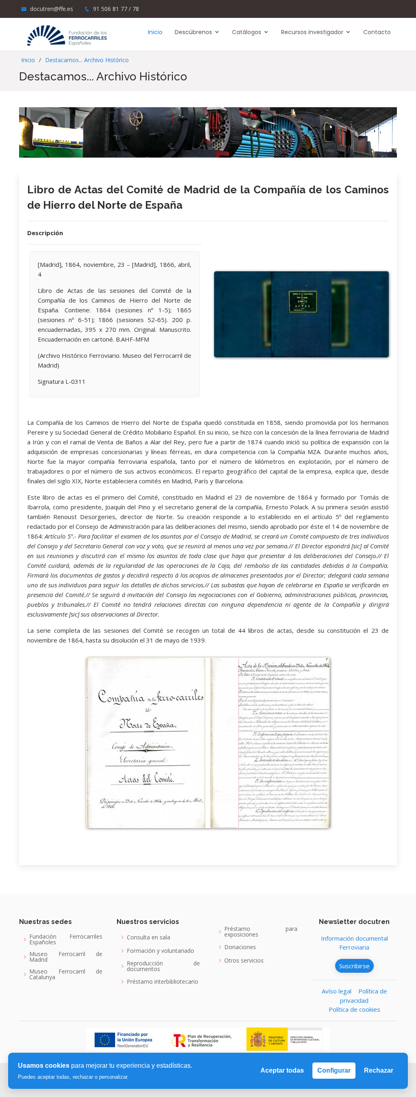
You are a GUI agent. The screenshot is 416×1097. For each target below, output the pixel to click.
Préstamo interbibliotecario (162, 981)
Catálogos (246, 32)
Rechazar (378, 1070)
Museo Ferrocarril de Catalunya (65, 974)
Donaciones (240, 947)
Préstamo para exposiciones (260, 931)
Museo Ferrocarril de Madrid (65, 957)
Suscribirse (354, 966)
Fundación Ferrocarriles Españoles (65, 939)
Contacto (377, 32)
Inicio (155, 32)
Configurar (334, 1070)
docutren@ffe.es (51, 9)
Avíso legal (336, 991)
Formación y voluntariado (160, 951)
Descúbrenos (193, 32)
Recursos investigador (312, 32)
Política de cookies (354, 1009)
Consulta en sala (148, 937)
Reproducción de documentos (163, 966)
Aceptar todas (282, 1070)
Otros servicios (244, 960)
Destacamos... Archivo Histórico (87, 60)
